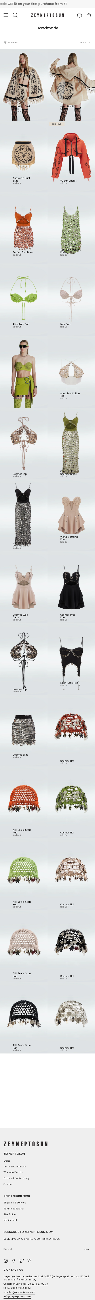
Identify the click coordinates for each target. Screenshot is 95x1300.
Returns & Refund (14, 1208)
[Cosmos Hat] (71, 730)
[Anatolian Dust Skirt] (24, 156)
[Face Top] (71, 300)
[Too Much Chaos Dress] (71, 228)
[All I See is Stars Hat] (24, 802)
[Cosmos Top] (24, 443)
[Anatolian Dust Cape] (24, 85)
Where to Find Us (13, 1172)
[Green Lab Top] (24, 372)
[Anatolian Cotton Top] (71, 372)
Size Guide (10, 1214)
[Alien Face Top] (24, 300)
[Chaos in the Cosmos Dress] (71, 443)
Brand (7, 1160)
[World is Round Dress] (71, 515)
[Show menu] (5, 15)
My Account (10, 1220)
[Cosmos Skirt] (24, 730)
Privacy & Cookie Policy (16, 1178)
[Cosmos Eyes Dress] (24, 587)
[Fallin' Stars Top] (71, 659)
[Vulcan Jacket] (71, 156)
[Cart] (88, 15)
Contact (8, 1184)
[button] (15, 15)
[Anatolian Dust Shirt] (71, 85)
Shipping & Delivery (15, 1202)
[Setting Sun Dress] (24, 228)
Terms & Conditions (15, 1166)
